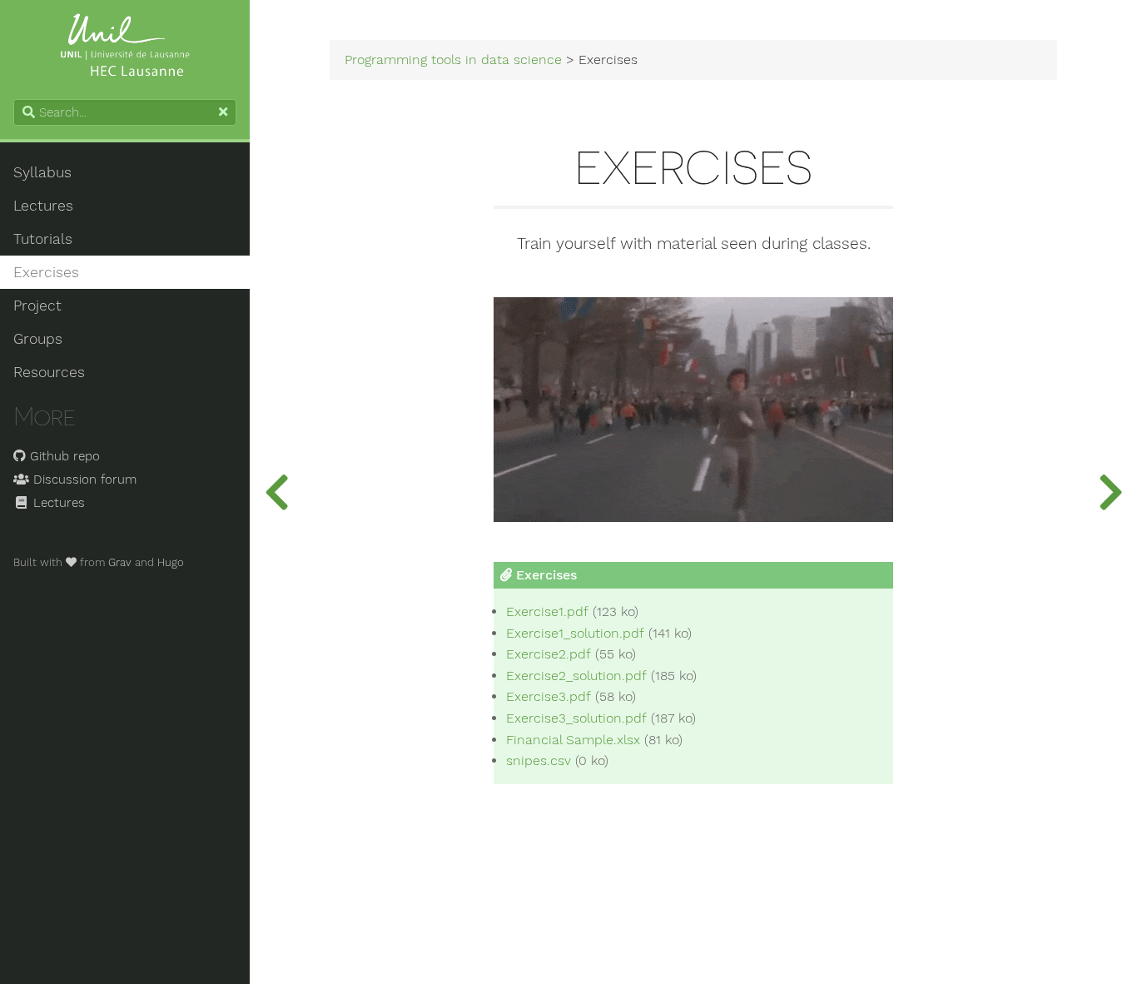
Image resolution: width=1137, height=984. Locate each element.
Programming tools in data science (453, 59)
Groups (37, 338)
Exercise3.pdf (548, 696)
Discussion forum (83, 479)
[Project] (1110, 492)
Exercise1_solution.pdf (575, 633)
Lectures (43, 205)
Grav (120, 562)
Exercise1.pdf (547, 611)
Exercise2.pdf (548, 654)
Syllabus (42, 172)
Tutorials (42, 239)
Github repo (63, 456)
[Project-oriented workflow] (276, 492)
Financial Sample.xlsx (573, 740)
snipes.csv (538, 760)
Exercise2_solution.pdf (576, 675)
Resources (49, 372)
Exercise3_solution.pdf (576, 718)
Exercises (46, 272)
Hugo (170, 562)
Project (37, 305)
